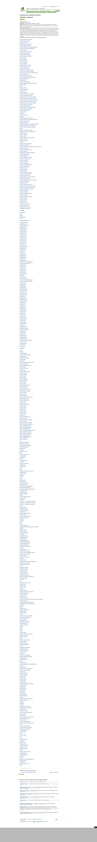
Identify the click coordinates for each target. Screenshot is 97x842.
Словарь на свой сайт (53, 6)
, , (25, 389)
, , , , (31, 599)
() (28, 119)
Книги (49, 12)
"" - (26, 51)
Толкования (38, 12)
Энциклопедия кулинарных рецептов (30, 12)
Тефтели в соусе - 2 (24, 800)
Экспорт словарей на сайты (24, 821)
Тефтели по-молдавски (24, 812)
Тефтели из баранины (24, 796)
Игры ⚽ (54, 12)
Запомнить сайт (45, 6)
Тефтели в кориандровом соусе (26, 803)
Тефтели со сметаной (54, 772)
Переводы (43, 12)
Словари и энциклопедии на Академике (35, 8)
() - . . (30, 146)
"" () (27, 125)
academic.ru (22, 11)
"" (24, 60)
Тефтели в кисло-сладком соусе (26, 793)
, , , (32, 23)
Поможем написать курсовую (30, 770)
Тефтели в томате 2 (24, 783)
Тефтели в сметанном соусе (25, 787)
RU (58, 6)
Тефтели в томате (23, 781)
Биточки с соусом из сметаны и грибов (29, 772)
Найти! (57, 10)
